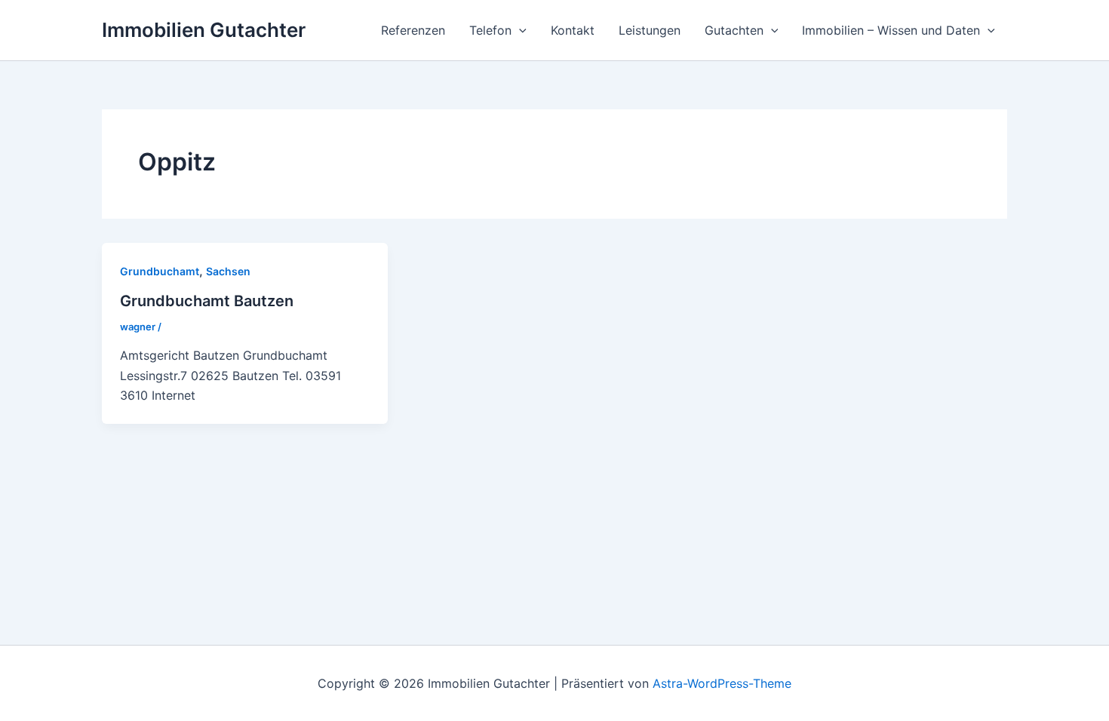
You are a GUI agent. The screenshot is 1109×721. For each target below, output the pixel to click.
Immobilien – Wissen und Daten (891, 30)
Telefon (490, 30)
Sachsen (228, 271)
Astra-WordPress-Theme (722, 683)
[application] (519, 30)
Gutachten (734, 30)
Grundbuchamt (159, 271)
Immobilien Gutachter (204, 29)
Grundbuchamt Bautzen (206, 301)
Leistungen (649, 30)
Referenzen (413, 30)
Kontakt (572, 30)
